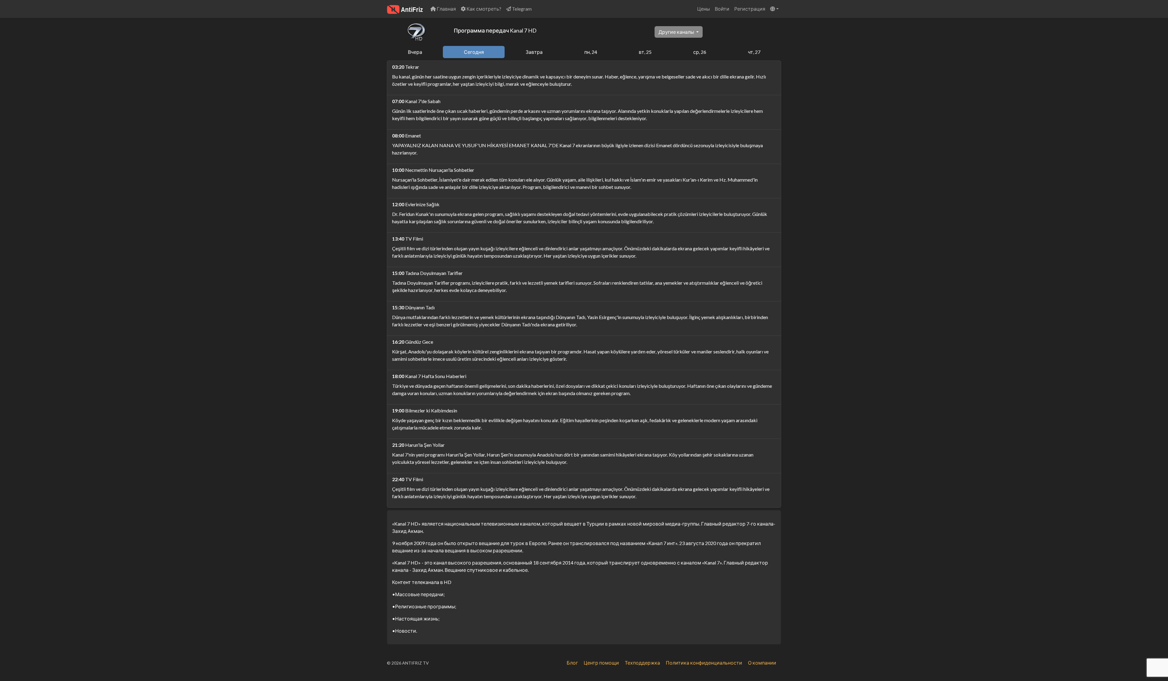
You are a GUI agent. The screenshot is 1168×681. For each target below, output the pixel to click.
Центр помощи (601, 662)
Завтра (534, 52)
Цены (703, 9)
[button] (774, 9)
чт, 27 (754, 52)
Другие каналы (677, 32)
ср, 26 (699, 52)
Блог (572, 662)
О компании (762, 662)
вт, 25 (645, 52)
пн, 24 (590, 52)
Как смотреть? (483, 9)
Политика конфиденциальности (704, 662)
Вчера (415, 52)
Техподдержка (642, 662)
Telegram (521, 9)
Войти (722, 9)
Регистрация (749, 9)
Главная (446, 9)
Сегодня (474, 52)
